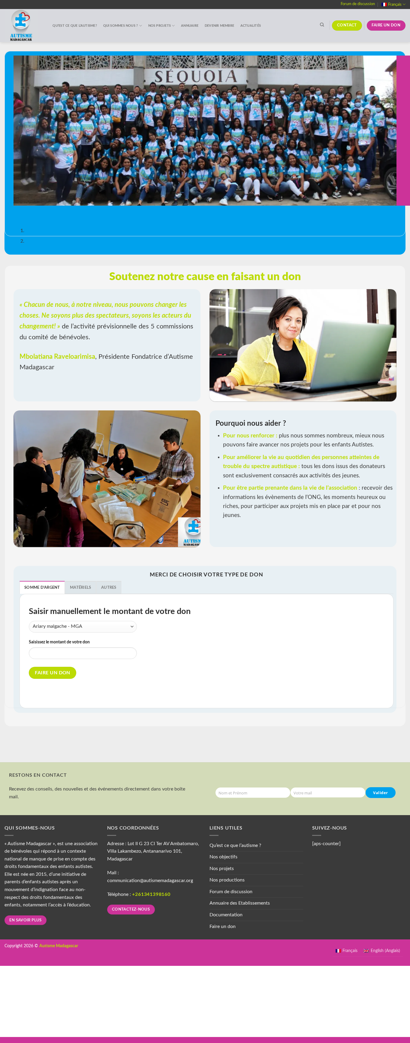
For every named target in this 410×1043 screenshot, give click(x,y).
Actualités (250, 25)
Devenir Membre (219, 25)
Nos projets (159, 25)
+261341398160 (151, 894)
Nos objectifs (223, 856)
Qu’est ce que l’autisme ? (235, 845)
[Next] (36, 211)
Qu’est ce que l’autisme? (75, 25)
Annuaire (189, 25)
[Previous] (19, 211)
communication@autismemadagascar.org (150, 880)
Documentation (226, 914)
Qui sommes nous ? (120, 25)
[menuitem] (393, 4)
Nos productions (227, 880)
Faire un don (52, 672)
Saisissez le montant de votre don (59, 642)
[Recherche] (322, 25)
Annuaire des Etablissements (240, 903)
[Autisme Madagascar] (23, 25)
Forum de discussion (358, 4)
